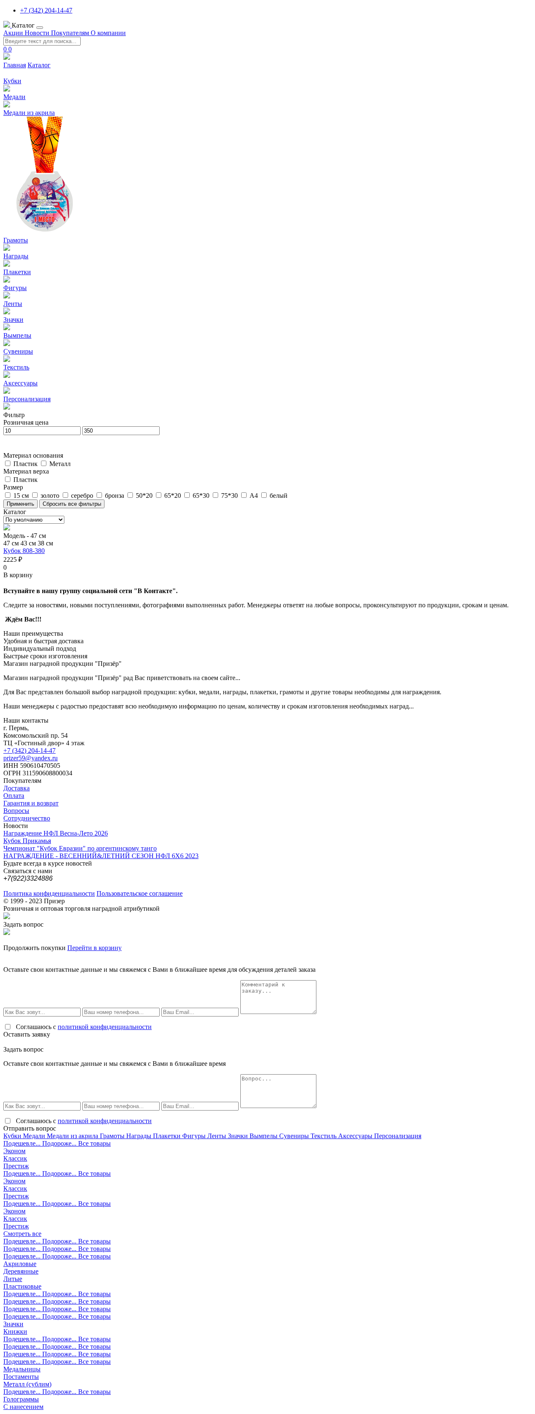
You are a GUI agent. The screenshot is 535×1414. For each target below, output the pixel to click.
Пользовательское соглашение (140, 893)
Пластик (26, 463)
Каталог (39, 65)
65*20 (173, 495)
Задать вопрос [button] (23, 924)
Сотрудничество (26, 818)
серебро (83, 495)
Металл (60, 463)
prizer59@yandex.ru (30, 758)
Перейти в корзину (94, 947)
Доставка (16, 788)
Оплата (13, 795)
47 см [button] (11, 543)
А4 (255, 495)
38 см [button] (45, 543)
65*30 (202, 495)
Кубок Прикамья (27, 840)
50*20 (145, 495)
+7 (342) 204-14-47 (46, 10)
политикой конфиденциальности (105, 1026)
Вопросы (16, 810)
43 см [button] (29, 543)
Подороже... (60, 1143)
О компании (108, 32)
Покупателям (71, 32)
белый (279, 495)
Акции (14, 32)
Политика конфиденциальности (49, 893)
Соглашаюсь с (84, 1026)
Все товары (94, 1143)
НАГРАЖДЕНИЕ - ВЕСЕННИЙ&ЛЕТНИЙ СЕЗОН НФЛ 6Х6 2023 (101, 855)
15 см (22, 495)
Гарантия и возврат (31, 803)
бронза (115, 495)
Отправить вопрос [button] (29, 1128)
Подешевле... (22, 1143)
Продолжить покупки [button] (34, 947)
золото (51, 495)
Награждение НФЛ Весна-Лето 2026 (55, 833)
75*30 (230, 495)
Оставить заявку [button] (26, 1034)
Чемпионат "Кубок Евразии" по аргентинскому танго (80, 848)
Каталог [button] (24, 25)
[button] (18, 574)
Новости (38, 32)
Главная (14, 65)
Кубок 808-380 (24, 550)
